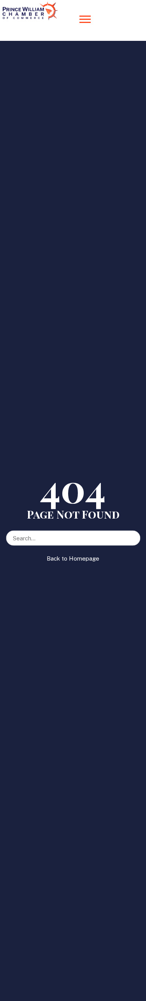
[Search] (134, 534)
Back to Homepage (73, 558)
